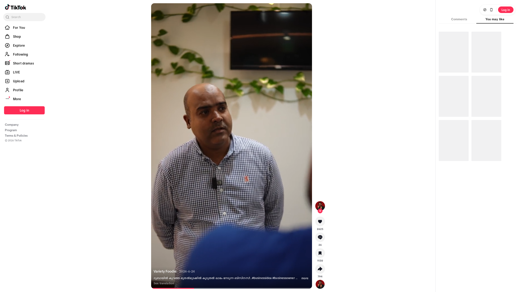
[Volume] (157, 10)
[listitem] (24, 28)
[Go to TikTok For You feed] (15, 7)
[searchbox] (24, 17)
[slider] (176, 288)
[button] (320, 223)
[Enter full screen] (305, 10)
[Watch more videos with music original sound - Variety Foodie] (320, 283)
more (304, 278)
